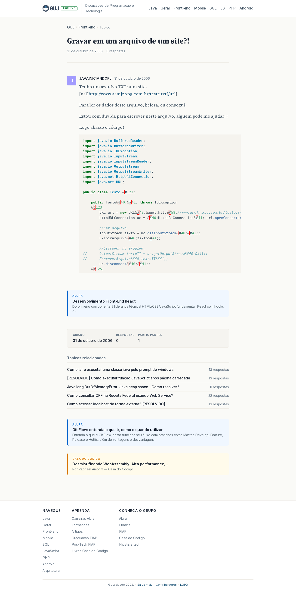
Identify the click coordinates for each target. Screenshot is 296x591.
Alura (123, 518)
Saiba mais (144, 584)
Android (246, 8)
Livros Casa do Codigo (90, 551)
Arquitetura (51, 571)
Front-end (87, 27)
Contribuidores (166, 584)
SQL (213, 8)
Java (152, 8)
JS (222, 8)
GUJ (70, 27)
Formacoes (80, 525)
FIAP (122, 531)
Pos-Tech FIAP (84, 544)
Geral (165, 8)
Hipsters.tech (129, 544)
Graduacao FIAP (84, 538)
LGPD (184, 584)
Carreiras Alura (83, 518)
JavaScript (51, 551)
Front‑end (182, 8)
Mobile (200, 8)
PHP (232, 8)
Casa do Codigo (132, 538)
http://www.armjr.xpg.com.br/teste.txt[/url (132, 94)
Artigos (77, 531)
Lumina (124, 525)
